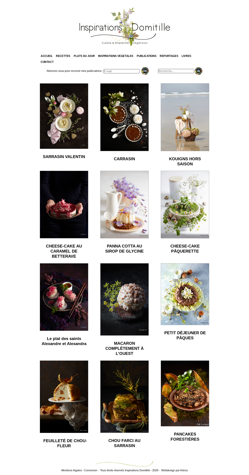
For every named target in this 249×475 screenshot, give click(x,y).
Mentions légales (71, 470)
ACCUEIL (47, 56)
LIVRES (186, 56)
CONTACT (47, 61)
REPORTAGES (169, 56)
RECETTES (63, 56)
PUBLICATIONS (146, 56)
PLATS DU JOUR (84, 56)
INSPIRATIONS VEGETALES (115, 56)
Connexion (90, 470)
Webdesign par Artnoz (174, 470)
